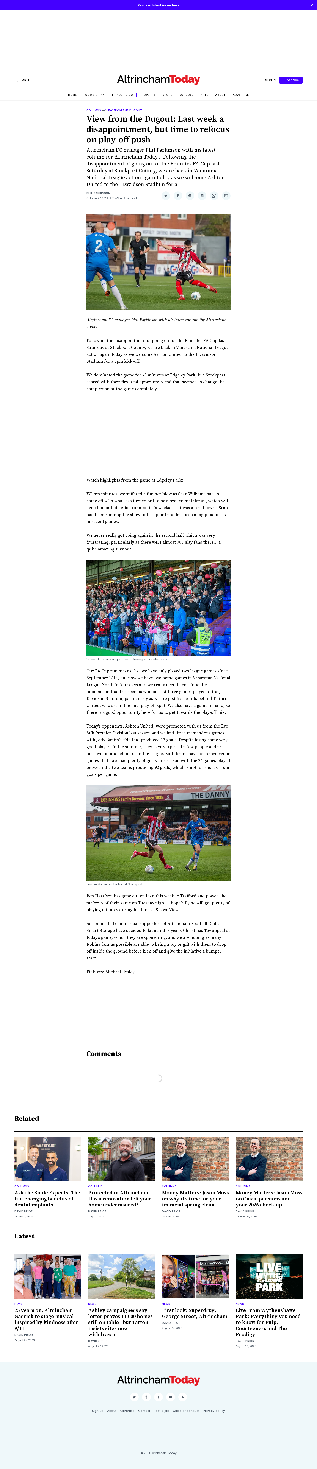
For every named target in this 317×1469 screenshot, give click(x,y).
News (18, 1304)
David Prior (23, 1211)
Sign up (98, 1411)
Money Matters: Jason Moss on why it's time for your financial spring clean (195, 1199)
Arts (205, 94)
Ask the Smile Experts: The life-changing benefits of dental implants (47, 1199)
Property (147, 94)
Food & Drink (94, 94)
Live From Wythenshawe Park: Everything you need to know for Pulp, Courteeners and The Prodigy (268, 1322)
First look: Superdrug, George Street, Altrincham (194, 1313)
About (220, 94)
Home (72, 94)
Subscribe (291, 80)
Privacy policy (214, 1411)
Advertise (241, 94)
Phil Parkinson (98, 193)
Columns (93, 110)
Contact (144, 1411)
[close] (311, 5)
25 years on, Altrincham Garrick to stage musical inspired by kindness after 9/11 (46, 1319)
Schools (186, 94)
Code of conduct (186, 1411)
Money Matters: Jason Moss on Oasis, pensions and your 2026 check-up (269, 1199)
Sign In (270, 80)
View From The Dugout (123, 110)
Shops (167, 94)
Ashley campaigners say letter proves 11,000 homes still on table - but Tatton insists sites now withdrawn (120, 1322)
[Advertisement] (158, 40)
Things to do (122, 94)
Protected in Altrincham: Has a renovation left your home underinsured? (119, 1199)
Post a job (161, 1411)
